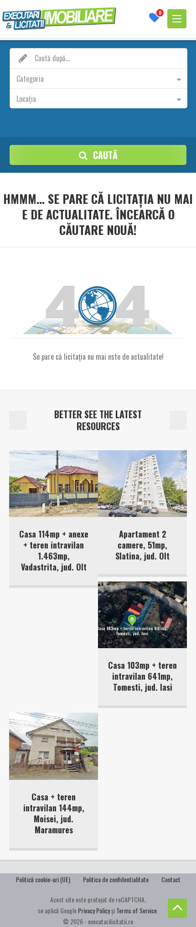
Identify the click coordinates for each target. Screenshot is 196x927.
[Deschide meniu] (176, 18)
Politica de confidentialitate (116, 879)
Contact (171, 879)
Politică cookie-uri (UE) (43, 879)
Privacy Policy (94, 910)
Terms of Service (136, 910)
